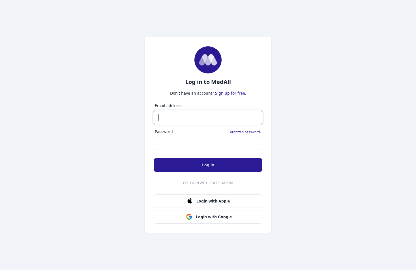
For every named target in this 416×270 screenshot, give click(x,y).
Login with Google (214, 216)
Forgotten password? (244, 132)
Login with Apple (213, 201)
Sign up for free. (230, 93)
